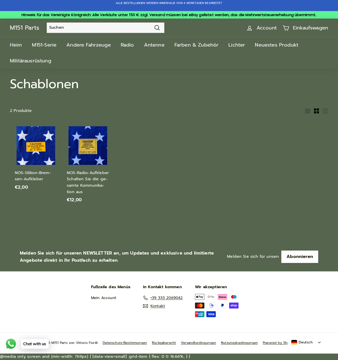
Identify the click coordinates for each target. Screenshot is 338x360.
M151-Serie (44, 45)
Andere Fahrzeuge (88, 45)
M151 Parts (24, 28)
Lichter (236, 45)
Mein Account (103, 298)
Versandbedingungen (198, 342)
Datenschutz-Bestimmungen (125, 342)
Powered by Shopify (279, 342)
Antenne (154, 45)
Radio (127, 45)
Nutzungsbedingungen (239, 342)
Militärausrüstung (30, 60)
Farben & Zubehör (196, 45)
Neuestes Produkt (276, 45)
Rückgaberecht (164, 342)
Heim (16, 45)
